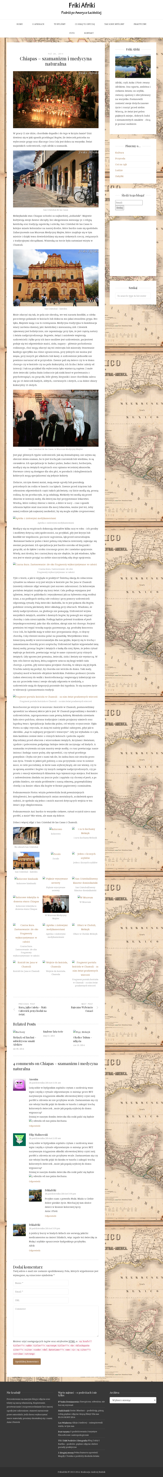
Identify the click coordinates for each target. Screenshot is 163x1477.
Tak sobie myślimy (114, 24)
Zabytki (119, 176)
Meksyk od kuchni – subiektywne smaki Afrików (24, 1041)
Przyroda (120, 158)
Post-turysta (64, 1431)
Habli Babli (63, 1410)
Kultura (119, 152)
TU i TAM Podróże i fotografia (72, 1440)
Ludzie (119, 170)
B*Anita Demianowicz (68, 1401)
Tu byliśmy (59, 24)
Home (20, 24)
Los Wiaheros (65, 1422)
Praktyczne (140, 24)
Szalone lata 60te (53, 1031)
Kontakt (89, 33)
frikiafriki (50, 1190)
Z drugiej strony (66, 1452)
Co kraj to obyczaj (85, 24)
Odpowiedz (34, 1125)
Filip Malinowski (38, 1134)
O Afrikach (38, 24)
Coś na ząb (121, 164)
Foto (72, 33)
